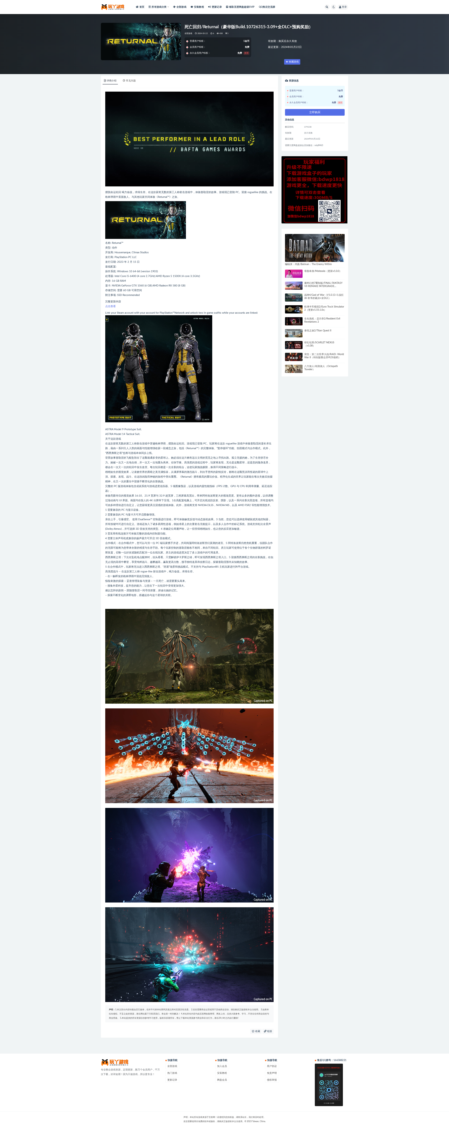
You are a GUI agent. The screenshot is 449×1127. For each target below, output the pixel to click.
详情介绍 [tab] (111, 81)
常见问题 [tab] (131, 81)
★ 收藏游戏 (292, 62)
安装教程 (199, 7)
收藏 (257, 1031)
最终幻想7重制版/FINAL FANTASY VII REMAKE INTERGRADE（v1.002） (323, 286)
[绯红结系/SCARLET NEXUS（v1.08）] (294, 345)
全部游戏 (181, 7)
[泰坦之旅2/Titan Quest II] (294, 333)
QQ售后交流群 (267, 7)
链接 (269, 1031)
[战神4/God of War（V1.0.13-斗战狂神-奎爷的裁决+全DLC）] (294, 297)
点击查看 (110, 306)
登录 (344, 7)
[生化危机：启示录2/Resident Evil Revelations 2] (294, 321)
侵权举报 (272, 1080)
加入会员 (222, 1066)
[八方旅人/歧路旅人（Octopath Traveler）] (294, 369)
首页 (141, 7)
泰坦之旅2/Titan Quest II (317, 330)
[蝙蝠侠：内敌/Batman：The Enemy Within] (315, 248)
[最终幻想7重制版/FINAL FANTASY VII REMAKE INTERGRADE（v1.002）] (294, 286)
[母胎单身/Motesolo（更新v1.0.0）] (294, 274)
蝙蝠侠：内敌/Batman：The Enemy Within (308, 264)
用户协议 (272, 1066)
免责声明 (272, 1073)
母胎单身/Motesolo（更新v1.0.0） (323, 271)
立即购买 (314, 112)
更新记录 (217, 7)
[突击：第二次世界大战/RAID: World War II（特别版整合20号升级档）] (294, 357)
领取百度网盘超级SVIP (241, 7)
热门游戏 (172, 1073)
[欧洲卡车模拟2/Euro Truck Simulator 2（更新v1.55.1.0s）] (294, 309)
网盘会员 (222, 1080)
